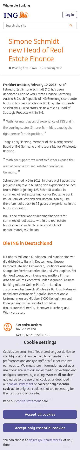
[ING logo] (16, 15)
